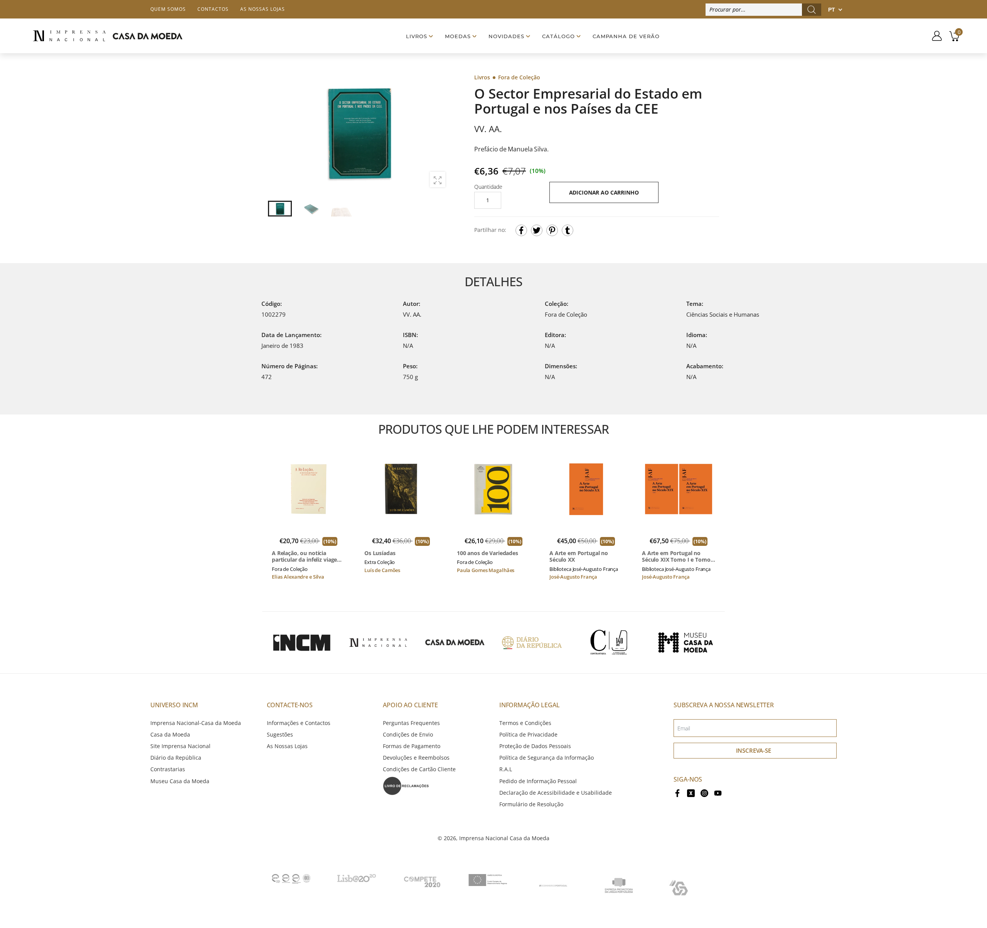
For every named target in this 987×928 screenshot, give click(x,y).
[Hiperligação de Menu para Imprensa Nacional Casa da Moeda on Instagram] (704, 792)
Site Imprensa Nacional (180, 746)
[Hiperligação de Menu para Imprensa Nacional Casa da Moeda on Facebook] (677, 792)
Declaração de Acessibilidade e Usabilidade (555, 792)
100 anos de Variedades (487, 553)
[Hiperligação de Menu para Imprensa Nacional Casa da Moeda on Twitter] (691, 792)
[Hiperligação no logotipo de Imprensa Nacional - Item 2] (378, 642)
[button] (439, 132)
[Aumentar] (437, 179)
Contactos (213, 9)
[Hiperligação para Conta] (934, 36)
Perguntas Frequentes (411, 723)
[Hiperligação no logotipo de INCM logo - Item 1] (301, 642)
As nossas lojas (262, 9)
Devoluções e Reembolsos (416, 757)
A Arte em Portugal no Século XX (578, 556)
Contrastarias (167, 769)
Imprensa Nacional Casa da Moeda (504, 838)
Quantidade (488, 186)
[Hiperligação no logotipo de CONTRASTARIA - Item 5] (608, 642)
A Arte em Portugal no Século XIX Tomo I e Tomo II (676, 556)
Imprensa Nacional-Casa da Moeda (195, 723)
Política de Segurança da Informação (546, 757)
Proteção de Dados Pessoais (535, 746)
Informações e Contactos (298, 723)
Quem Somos (168, 9)
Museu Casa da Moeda (179, 781)
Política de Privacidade (528, 734)
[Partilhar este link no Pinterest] (552, 230)
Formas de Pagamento (411, 746)
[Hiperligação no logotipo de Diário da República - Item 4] (531, 642)
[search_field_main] (811, 9)
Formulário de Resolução (531, 804)
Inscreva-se (753, 750)
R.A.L (505, 769)
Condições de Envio (408, 734)
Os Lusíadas (379, 553)
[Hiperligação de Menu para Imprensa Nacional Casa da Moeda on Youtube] (718, 792)
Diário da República (175, 757)
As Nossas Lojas (287, 746)
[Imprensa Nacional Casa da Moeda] (107, 36)
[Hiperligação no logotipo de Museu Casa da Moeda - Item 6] (685, 642)
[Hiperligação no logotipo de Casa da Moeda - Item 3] (454, 642)
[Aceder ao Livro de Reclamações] (406, 785)
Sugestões (280, 734)
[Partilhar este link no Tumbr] (567, 230)
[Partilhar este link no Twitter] (536, 230)
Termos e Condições (525, 723)
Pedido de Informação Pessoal (538, 781)
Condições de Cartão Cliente (419, 769)
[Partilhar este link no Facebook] (521, 230)
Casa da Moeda (170, 734)
